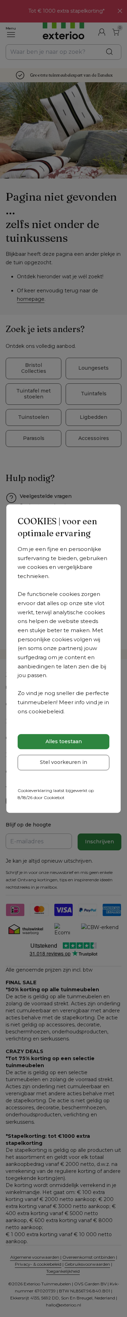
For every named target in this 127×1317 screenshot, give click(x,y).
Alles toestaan (64, 741)
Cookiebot (54, 797)
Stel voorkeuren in (63, 762)
